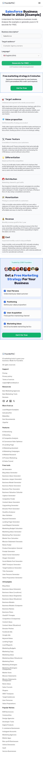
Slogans (5, 690)
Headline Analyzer (8, 512)
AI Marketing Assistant (10, 448)
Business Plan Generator (11, 489)
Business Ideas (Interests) (11, 589)
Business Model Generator (11, 482)
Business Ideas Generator (11, 476)
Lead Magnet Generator (10, 525)
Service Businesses (9, 751)
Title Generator (7, 571)
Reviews (5, 397)
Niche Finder (6, 545)
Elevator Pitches (8, 628)
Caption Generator (8, 495)
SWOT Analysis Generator (11, 564)
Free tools (6, 465)
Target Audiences (8, 697)
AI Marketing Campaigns (11, 451)
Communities (7, 715)
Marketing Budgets (9, 648)
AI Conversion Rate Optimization (13, 441)
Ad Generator (7, 469)
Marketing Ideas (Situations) (12, 658)
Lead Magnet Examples (10, 409)
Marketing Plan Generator (11, 535)
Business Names (8, 609)
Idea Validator (7, 515)
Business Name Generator (11, 486)
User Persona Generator (10, 574)
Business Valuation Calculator (13, 492)
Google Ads (6, 635)
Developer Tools (8, 721)
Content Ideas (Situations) (11, 625)
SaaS (4, 748)
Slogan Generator (8, 558)
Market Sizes (7, 672)
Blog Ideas (6, 586)
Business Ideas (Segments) (12, 596)
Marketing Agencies (9, 735)
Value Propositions (9, 703)
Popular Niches (8, 708)
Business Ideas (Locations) (11, 592)
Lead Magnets (7, 645)
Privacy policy (7, 376)
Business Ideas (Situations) (12, 599)
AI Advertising (7, 431)
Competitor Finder (8, 499)
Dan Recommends (8, 419)
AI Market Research (9, 454)
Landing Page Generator (11, 522)
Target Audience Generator (12, 568)
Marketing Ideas (8, 655)
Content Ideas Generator (11, 502)
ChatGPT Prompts (8, 615)
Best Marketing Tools (9, 394)
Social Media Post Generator (12, 561)
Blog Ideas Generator (9, 472)
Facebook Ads (7, 632)
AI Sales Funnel (7, 461)
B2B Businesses (8, 712)
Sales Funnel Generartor (11, 555)
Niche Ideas (6, 684)
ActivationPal (7, 413)
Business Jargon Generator (12, 479)
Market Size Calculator (10, 538)
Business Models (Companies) (13, 605)
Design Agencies (8, 718)
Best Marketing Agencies (11, 391)
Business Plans (7, 612)
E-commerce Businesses (11, 728)
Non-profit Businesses (10, 741)
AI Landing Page (8, 445)
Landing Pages (7, 641)
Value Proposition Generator (12, 578)
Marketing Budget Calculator (12, 528)
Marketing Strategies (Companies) (10, 668)
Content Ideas (7, 622)
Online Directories (8, 744)
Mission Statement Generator (12, 541)
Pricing (4, 373)
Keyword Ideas (7, 638)
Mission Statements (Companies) (9, 679)
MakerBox (5, 416)
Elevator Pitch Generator (11, 509)
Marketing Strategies (9, 664)
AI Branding (6, 435)
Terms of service (8, 379)
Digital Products (8, 725)
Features (5, 428)
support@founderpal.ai (10, 383)
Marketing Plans (8, 661)
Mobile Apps (6, 738)
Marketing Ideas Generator (11, 532)
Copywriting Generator (10, 505)
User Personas (7, 700)
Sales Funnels (7, 687)
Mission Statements (9, 676)
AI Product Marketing (9, 458)
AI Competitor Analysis (10, 438)
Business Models (8, 602)
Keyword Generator (9, 518)
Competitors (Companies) (11, 619)
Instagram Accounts (9, 731)
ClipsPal (5, 422)
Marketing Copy (8, 651)
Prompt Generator (8, 551)
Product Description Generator (13, 548)
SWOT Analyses (8, 694)
